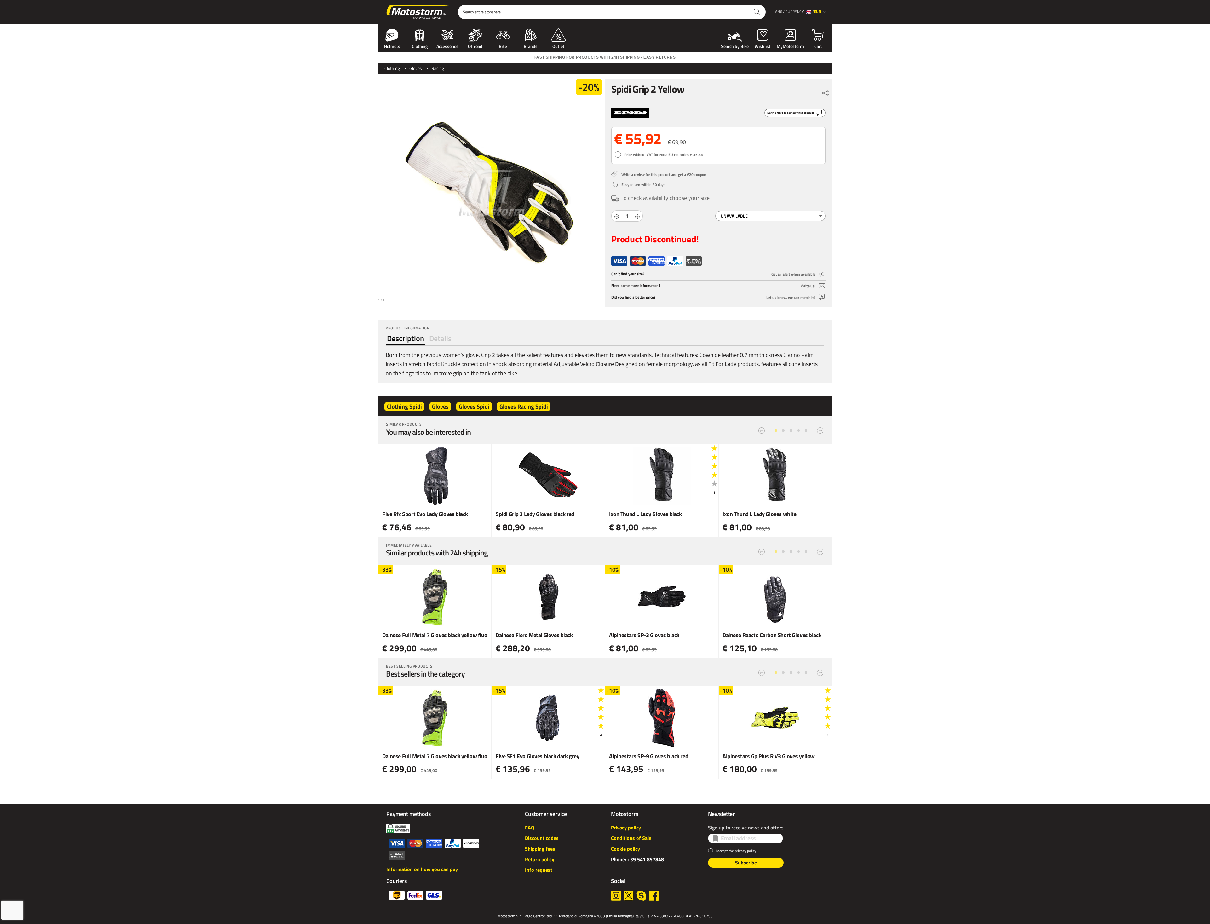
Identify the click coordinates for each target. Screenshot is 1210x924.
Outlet (558, 46)
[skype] (641, 896)
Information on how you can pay (422, 869)
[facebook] (654, 896)
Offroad (475, 46)
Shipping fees (540, 848)
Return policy (539, 859)
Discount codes (542, 838)
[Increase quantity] (637, 216)
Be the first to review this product (790, 112)
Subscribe (746, 862)
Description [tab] (405, 338)
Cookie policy (625, 848)
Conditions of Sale (631, 838)
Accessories (447, 46)
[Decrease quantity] (616, 216)
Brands (531, 46)
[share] (826, 91)
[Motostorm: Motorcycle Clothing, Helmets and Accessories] (418, 12)
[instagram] (616, 896)
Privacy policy (626, 827)
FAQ (529, 827)
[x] (629, 896)
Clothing (420, 46)
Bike (503, 46)
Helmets (392, 46)
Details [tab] (440, 338)
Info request (538, 870)
